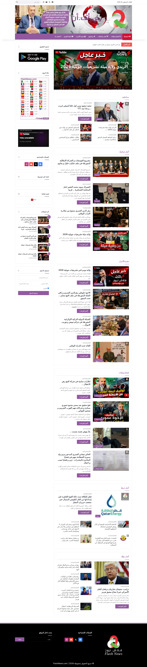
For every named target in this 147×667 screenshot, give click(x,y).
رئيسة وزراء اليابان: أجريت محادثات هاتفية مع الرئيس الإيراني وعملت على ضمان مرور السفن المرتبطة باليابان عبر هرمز (68, 594)
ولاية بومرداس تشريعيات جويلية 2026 (74, 270)
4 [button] (122, 80)
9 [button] (114, 80)
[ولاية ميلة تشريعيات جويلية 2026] (43, 247)
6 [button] (119, 80)
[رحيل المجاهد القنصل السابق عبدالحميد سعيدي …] (123, 137)
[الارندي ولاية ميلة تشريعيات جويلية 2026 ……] (123, 127)
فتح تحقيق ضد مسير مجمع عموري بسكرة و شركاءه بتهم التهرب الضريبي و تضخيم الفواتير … (74, 408)
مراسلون (91, 36)
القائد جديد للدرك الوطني (79, 345)
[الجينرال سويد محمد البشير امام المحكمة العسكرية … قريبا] (43, 230)
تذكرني (45, 288)
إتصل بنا (57, 36)
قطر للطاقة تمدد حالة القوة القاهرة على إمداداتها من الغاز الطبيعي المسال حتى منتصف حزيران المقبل (75, 499)
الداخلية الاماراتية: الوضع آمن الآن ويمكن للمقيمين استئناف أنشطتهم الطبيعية (105, 526)
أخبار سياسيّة (103, 36)
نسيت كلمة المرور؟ (24, 283)
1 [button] (127, 80)
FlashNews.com (60, 663)
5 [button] (120, 80)
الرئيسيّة (126, 36)
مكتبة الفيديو (68, 36)
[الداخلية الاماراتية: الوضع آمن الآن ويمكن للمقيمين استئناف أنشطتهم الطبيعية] (123, 524)
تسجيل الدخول (33, 293)
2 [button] (125, 80)
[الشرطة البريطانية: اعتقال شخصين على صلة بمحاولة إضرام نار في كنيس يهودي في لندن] (85, 606)
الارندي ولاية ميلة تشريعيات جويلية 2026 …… (107, 44)
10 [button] (112, 80)
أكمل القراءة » (84, 119)
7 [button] (117, 80)
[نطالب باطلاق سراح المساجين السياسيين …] (85, 137)
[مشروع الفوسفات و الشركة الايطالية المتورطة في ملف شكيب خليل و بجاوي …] (43, 220)
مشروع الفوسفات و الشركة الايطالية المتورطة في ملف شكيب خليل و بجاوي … (74, 163)
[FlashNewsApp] (33, 57)
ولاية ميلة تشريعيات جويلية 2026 (100, 68)
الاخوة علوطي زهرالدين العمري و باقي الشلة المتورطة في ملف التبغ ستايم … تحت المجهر (74, 295)
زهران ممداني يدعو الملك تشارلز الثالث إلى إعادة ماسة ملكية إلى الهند (68, 567)
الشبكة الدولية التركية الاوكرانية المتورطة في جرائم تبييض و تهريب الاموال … (76, 322)
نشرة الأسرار (80, 36)
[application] (33, 138)
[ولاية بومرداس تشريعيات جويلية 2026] (43, 256)
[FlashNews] (73, 19)
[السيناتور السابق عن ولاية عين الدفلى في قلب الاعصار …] (85, 127)
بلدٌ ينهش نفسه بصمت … (80, 431)
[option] (93, 70)
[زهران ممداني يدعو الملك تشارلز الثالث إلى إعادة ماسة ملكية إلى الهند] (85, 564)
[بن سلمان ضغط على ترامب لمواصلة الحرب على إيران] (85, 539)
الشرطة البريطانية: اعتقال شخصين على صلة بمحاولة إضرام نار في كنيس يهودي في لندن (68, 608)
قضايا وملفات (115, 36)
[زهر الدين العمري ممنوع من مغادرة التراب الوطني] (43, 239)
